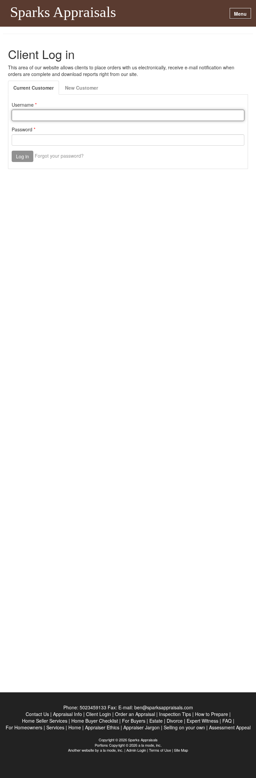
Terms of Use (160, 750)
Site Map (181, 750)
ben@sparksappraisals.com (163, 707)
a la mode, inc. (111, 750)
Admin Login (136, 750)
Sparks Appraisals (63, 12)
